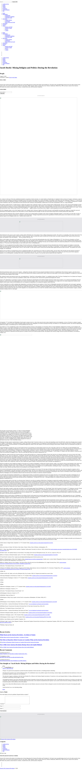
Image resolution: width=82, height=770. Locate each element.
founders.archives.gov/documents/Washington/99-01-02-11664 (38, 617)
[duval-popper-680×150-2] (41, 267)
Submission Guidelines (9, 16)
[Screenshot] (38, 194)
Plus (3, 11)
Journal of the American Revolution (7, 768)
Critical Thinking (6, 9)
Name (1, 706)
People (4, 5)
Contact (6, 30)
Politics (4, 6)
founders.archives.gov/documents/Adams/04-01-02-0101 (41, 542)
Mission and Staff (8, 27)
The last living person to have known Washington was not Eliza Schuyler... (13, 660)
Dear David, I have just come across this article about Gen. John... (12, 657)
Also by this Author (13, 77)
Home (4, 13)
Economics (5, 8)
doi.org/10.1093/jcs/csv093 (5, 622)
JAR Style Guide (8, 17)
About (4, 25)
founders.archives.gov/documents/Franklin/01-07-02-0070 (46, 554)
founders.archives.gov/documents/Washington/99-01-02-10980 (37, 614)
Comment (2, 703)
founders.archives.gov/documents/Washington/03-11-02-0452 (40, 577)
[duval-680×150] (41, 230)
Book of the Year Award (10, 22)
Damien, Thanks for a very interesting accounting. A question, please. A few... (13, 653)
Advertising (5, 23)
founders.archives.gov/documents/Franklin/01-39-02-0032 (40, 612)
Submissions (5, 14)
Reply (4, 689)
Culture (4, 7)
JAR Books (5, 18)
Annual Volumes (8, 20)
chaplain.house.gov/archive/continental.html (34, 559)
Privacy (6, 29)
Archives (4, 24)
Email (1, 708)
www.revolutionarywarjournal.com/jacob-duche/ (38, 603)
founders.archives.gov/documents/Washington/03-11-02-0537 (44, 575)
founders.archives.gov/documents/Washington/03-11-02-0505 (38, 586)
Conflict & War (6, 4)
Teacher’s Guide (8, 28)
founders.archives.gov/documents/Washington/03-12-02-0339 (44, 601)
